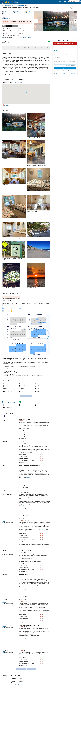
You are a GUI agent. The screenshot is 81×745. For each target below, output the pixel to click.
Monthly (15, 26)
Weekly (9, 26)
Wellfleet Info (6, 105)
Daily (4, 26)
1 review (3, 421)
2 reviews (4, 442)
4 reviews (4, 466)
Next (75, 21)
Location (12, 49)
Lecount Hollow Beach (17, 82)
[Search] (80, 1)
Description (5, 49)
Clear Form (73, 73)
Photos (18, 49)
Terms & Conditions (68, 70)
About (47, 49)
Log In (63, 73)
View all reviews (21, 669)
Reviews (42, 49)
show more (28, 477)
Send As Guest (65, 68)
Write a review (31, 669)
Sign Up (55, 73)
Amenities (35, 49)
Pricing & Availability (26, 48)
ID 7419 (26, 5)
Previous (36, 21)
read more (17, 684)
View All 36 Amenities (26, 396)
